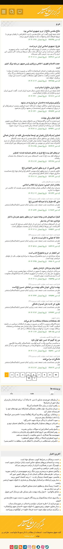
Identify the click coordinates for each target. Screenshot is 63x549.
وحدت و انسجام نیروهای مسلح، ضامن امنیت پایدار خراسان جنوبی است (32, 462)
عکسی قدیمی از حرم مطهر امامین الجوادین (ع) (41, 168)
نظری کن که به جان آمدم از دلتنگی (46, 304)
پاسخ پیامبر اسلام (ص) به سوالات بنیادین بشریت (39, 429)
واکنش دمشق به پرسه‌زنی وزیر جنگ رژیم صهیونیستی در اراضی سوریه (32, 471)
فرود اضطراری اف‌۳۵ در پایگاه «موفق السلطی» (39, 438)
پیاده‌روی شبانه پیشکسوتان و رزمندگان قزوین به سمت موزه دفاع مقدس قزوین (32, 499)
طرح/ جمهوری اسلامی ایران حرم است (44, 46)
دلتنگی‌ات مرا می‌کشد (51, 359)
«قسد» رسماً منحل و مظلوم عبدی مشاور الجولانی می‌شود (37, 486)
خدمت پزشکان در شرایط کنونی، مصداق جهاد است (39, 459)
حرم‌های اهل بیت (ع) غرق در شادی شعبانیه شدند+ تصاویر (36, 153)
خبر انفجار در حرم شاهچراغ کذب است (44, 253)
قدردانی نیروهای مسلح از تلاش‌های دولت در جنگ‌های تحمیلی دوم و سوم (33, 424)
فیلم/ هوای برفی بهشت (50, 118)
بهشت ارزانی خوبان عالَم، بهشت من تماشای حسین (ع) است (36, 287)
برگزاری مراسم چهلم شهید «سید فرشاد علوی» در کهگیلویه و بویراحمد (32, 509)
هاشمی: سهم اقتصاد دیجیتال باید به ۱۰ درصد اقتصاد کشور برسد (35, 477)
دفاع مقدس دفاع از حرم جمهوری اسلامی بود (42, 31)
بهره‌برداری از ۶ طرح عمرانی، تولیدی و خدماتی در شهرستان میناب (33, 503)
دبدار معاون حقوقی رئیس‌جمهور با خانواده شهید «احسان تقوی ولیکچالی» (31, 506)
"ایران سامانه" (29, 536)
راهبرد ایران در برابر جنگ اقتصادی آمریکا (42, 405)
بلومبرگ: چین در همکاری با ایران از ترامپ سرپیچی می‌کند (37, 465)
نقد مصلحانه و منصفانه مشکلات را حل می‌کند (42, 321)
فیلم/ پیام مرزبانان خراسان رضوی (46, 268)
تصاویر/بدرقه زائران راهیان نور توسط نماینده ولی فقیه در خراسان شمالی (31, 135)
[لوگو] (49, 16)
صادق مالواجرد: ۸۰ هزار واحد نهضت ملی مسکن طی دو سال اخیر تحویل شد (33, 493)
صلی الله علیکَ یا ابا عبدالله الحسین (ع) (44, 201)
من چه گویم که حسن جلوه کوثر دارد (45, 340)
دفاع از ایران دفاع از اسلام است (47, 87)
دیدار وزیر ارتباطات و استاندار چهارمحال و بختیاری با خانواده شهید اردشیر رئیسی (32, 481)
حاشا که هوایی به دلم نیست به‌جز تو (46, 238)
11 (29, 378)
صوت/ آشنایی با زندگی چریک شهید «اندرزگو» (41, 420)
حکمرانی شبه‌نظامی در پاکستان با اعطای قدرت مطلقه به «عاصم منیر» (31, 441)
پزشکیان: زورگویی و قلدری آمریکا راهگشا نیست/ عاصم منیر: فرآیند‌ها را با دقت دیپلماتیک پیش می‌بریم (32, 415)
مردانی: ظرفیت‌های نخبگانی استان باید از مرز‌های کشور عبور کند (34, 474)
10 (56, 374)
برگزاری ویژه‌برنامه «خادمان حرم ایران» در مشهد (40, 103)
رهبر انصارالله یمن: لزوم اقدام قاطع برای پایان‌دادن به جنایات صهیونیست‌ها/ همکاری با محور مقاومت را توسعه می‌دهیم (35, 433)
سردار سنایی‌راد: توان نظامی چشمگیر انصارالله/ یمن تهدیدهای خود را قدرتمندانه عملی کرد (32, 410)
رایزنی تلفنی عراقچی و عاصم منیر (46, 468)
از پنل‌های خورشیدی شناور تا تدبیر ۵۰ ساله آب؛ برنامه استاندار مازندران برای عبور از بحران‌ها (31, 401)
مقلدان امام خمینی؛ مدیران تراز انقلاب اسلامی (41, 185)
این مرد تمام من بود (51, 489)
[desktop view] (20, 12)
